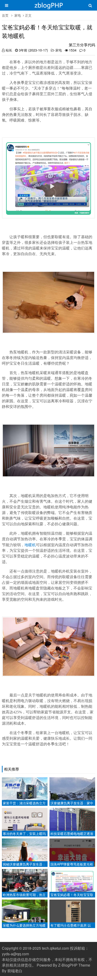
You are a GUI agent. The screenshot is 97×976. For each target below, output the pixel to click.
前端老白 (14, 970)
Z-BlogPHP (67, 965)
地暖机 (30, 544)
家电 (17, 15)
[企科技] (48, 7)
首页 (5, 15)
